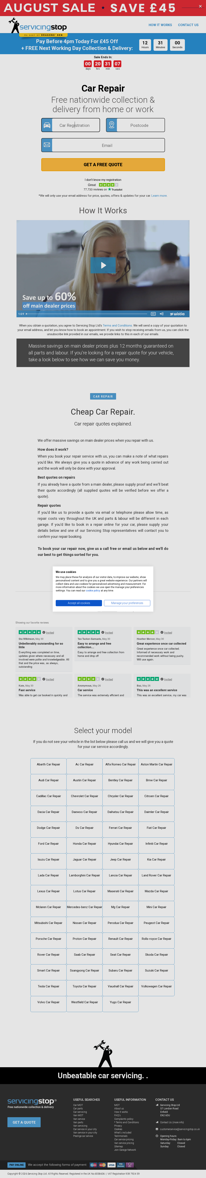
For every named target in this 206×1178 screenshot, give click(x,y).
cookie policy (93, 590)
